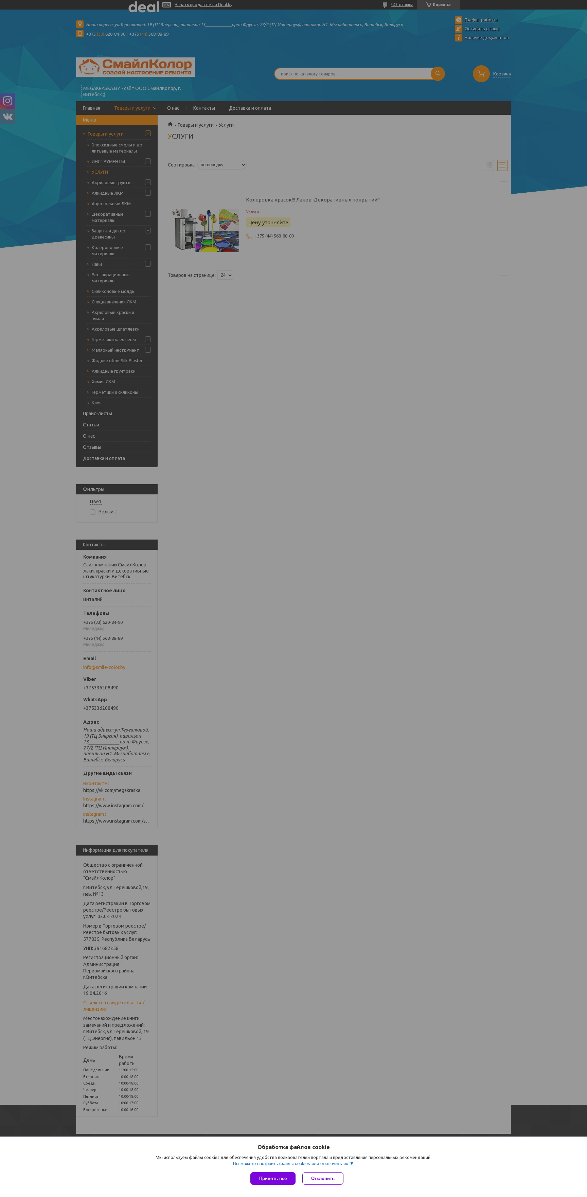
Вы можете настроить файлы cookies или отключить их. (291, 1163)
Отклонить (323, 1178)
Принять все (273, 1178)
